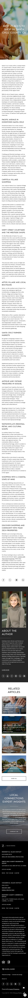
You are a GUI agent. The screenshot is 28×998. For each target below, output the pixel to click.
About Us (4, 978)
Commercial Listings (17, 974)
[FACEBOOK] (3, 983)
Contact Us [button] (14, 831)
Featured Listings (6, 974)
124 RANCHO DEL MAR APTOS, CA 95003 (14, 865)
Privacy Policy (17, 993)
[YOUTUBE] (15, 676)
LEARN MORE (5, 670)
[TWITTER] (3, 676)
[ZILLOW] (7, 676)
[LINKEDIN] (20, 676)
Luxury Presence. (14, 989)
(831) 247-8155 (6, 856)
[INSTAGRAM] (11, 676)
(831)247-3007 (6, 887)
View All (14, 778)
